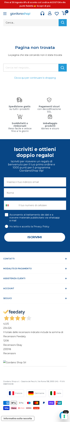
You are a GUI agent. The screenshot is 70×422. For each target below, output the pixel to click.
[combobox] (10, 205)
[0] (64, 13)
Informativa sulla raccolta (18, 418)
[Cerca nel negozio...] (62, 68)
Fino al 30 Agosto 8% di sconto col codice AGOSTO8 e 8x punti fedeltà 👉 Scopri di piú (35, 4)
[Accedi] (50, 13)
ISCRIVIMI (35, 237)
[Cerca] (63, 22)
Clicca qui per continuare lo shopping (35, 77)
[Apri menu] (5, 14)
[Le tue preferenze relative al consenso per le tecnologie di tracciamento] (64, 416)
